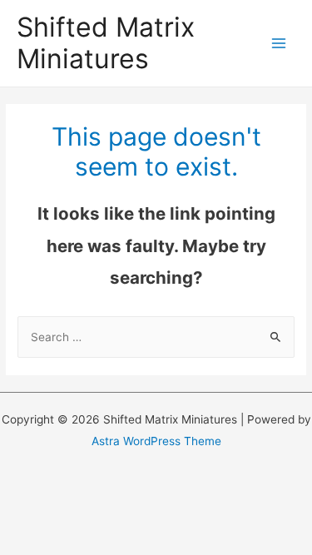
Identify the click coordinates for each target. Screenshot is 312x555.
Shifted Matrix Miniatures (106, 43)
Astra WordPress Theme (156, 441)
